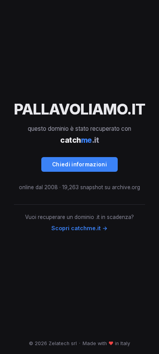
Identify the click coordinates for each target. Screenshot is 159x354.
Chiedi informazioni (79, 164)
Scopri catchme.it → (79, 228)
